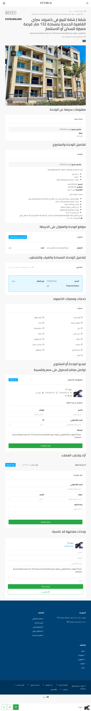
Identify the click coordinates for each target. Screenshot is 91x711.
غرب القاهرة (49, 685)
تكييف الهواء (38, 317)
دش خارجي (76, 333)
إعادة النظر (78, 504)
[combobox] (26, 424)
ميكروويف (38, 350)
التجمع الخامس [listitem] (38, 627)
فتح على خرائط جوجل (17, 237)
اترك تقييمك (10, 464)
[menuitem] (45, 697)
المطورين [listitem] (81, 659)
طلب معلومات (45, 445)
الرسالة (79, 430)
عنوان (80, 494)
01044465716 (64, 392)
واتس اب (38, 392)
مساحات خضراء (37, 344)
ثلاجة (40, 322)
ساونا (40, 333)
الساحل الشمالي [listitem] (37, 618)
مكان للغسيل (76, 350)
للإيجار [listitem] (82, 663)
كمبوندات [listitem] (81, 655)
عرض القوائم (13, 379)
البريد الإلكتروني (76, 420)
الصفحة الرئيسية (79, 11)
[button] (14, 12)
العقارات (65, 689)
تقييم (42, 494)
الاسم (80, 410)
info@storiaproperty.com (77, 622)
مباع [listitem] (82, 667)
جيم (79, 328)
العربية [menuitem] (44, 697)
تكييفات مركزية (75, 322)
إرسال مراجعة (45, 522)
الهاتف (41, 410)
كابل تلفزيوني (38, 339)
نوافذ (78, 355)
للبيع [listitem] (82, 651)
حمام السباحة (38, 328)
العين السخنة (20, 685)
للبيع (84, 41)
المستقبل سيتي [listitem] (37, 631)
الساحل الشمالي (34, 685)
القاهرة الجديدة (63, 685)
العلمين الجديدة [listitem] (37, 635)
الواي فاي (77, 317)
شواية (78, 339)
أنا (43, 420)
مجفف (77, 344)
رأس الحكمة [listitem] (39, 623)
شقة (70, 11)
